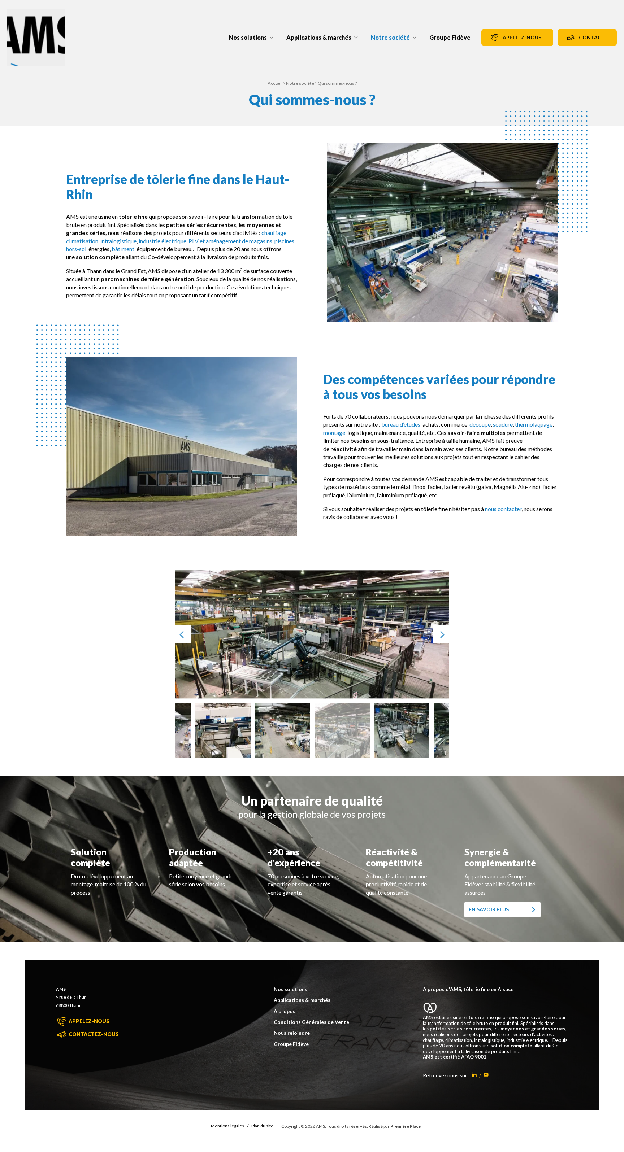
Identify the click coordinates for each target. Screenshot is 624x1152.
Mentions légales (227, 1126)
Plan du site (262, 1126)
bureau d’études (400, 424)
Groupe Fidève (450, 37)
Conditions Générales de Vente (311, 1022)
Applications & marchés (318, 37)
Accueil (275, 83)
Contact (592, 37)
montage (334, 432)
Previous (182, 634)
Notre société (390, 37)
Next (442, 634)
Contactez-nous (93, 1034)
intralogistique (118, 240)
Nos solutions (248, 37)
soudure (503, 424)
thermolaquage (533, 424)
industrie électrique (162, 240)
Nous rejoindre (292, 1033)
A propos (284, 1011)
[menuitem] (251, 38)
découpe (480, 424)
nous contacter (503, 508)
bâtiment (123, 248)
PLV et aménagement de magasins (230, 240)
